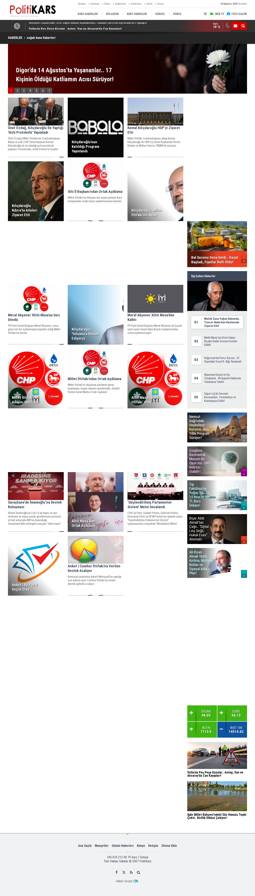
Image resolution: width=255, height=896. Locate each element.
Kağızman (120, 3)
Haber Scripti (124, 881)
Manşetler (102, 846)
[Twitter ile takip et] (124, 872)
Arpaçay (94, 3)
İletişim (153, 846)
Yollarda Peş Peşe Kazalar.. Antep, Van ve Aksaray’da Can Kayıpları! (75, 26)
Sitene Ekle (169, 846)
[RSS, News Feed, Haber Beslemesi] (131, 872)
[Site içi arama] (243, 26)
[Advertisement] (95, 253)
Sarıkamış (136, 3)
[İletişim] (235, 26)
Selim (149, 3)
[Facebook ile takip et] (116, 872)
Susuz (160, 3)
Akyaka (82, 3)
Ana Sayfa (85, 846)
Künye (141, 846)
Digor (107, 3)
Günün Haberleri (123, 846)
